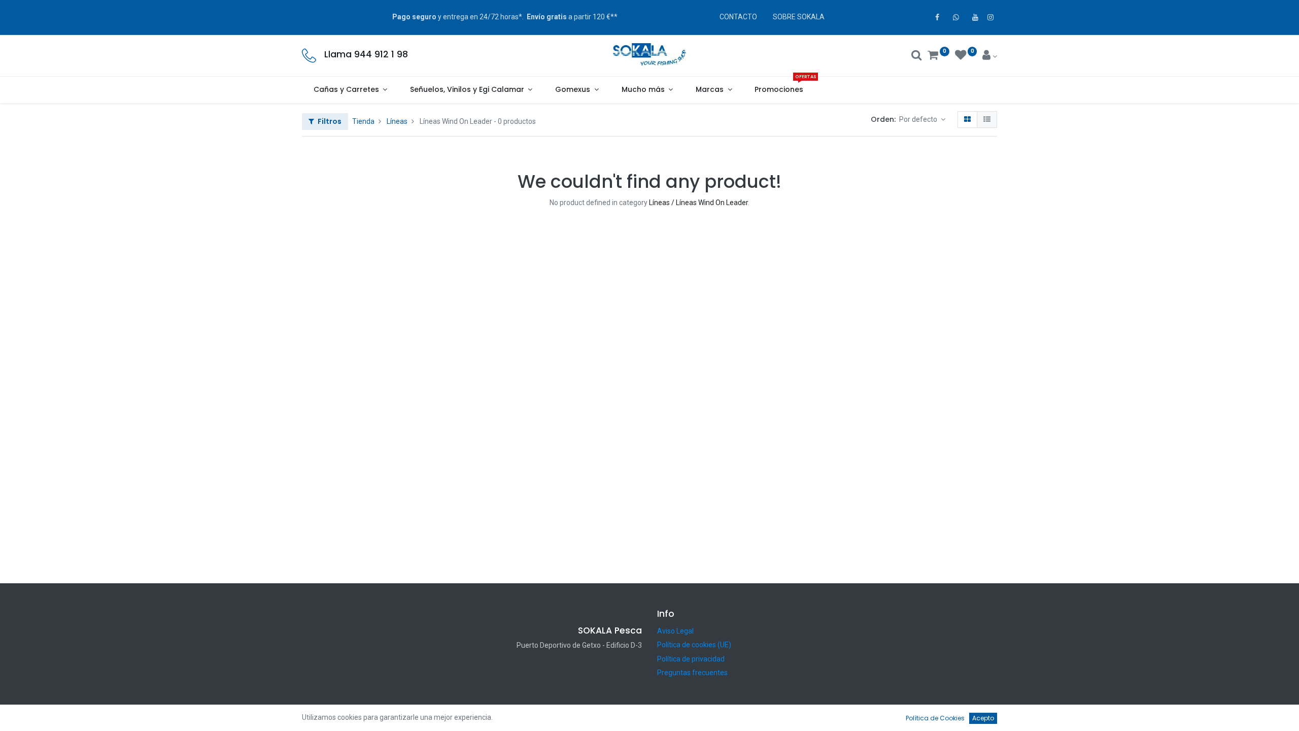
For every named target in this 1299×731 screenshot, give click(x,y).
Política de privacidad (691, 659)
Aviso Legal (675, 631)
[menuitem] (779, 90)
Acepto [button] (983, 718)
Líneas (397, 121)
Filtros (328, 121)
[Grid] (967, 119)
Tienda (363, 121)
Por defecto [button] (919, 119)
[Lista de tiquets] (987, 119)
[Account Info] (989, 56)
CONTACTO (738, 17)
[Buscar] (916, 56)
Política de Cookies (935, 718)
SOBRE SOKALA (799, 17)
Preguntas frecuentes (692, 673)
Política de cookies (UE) (694, 645)
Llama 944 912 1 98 (366, 54)
